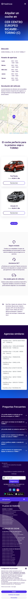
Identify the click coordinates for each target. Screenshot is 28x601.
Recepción (4, 463)
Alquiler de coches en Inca (7, 553)
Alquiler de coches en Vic (7, 556)
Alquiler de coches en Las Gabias (8, 563)
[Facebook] (10, 489)
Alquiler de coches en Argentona (8, 554)
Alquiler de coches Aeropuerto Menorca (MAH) (11, 541)
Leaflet (10, 133)
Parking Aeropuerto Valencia (7, 520)
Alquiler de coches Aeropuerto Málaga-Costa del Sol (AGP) (13, 537)
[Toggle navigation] (25, 4)
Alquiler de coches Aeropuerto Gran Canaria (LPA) (12, 543)
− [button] (2, 108)
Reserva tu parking (7, 509)
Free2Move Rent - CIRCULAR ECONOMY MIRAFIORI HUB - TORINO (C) (13, 347)
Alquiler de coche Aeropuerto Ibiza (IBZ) (10, 536)
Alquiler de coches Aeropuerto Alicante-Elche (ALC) (12, 540)
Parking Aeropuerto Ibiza (7, 519)
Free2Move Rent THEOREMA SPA (12, 388)
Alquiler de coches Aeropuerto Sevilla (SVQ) (10, 544)
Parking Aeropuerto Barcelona (8, 513)
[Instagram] (17, 489)
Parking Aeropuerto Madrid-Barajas (9, 512)
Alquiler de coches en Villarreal (8, 560)
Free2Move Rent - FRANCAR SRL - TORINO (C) (12, 358)
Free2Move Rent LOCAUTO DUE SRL (12, 368)
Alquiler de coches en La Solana (8, 562)
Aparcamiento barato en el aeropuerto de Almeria (11, 510)
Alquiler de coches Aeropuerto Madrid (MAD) (11, 533)
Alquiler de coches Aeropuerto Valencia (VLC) (11, 546)
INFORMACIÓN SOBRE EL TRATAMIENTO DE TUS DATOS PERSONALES (14, 485)
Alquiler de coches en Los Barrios (8, 559)
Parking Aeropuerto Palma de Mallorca (9, 514)
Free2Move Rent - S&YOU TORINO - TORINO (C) (12, 372)
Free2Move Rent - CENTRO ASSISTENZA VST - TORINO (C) (14, 341)
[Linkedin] (14, 489)
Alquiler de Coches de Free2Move (11, 549)
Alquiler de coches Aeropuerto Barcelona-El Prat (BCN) (12, 534)
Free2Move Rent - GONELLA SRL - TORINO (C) (12, 363)
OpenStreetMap (16, 133)
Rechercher (14, 183)
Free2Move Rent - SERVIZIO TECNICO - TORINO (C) (13, 383)
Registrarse (14, 481)
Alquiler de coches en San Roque (8, 557)
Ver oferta (14, 223)
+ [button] (2, 106)
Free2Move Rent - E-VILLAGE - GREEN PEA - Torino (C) (13, 352)
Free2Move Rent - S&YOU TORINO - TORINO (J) (12, 378)
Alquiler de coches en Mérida (8, 551)
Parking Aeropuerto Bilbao (7, 523)
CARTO (26, 133)
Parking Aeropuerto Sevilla (7, 522)
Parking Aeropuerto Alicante (7, 517)
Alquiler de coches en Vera (7, 550)
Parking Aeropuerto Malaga (7, 516)
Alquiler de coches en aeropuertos (12, 531)
